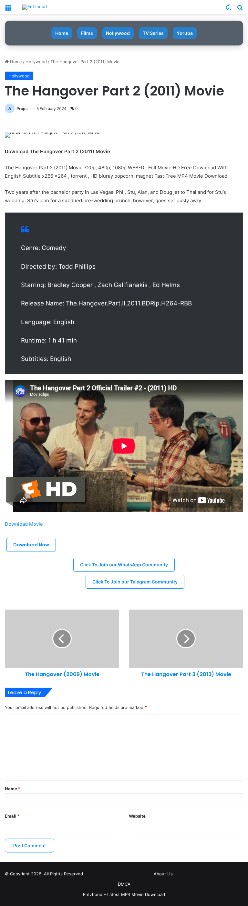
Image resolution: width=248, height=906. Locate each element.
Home (61, 33)
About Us (163, 873)
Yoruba (185, 33)
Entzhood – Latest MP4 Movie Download (124, 894)
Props (22, 108)
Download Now (31, 545)
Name (12, 788)
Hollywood (36, 61)
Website (137, 816)
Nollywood (118, 33)
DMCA (124, 884)
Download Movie (24, 524)
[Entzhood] (34, 7)
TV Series (153, 33)
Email (12, 816)
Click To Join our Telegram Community (135, 581)
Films (87, 33)
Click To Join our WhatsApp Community (124, 564)
